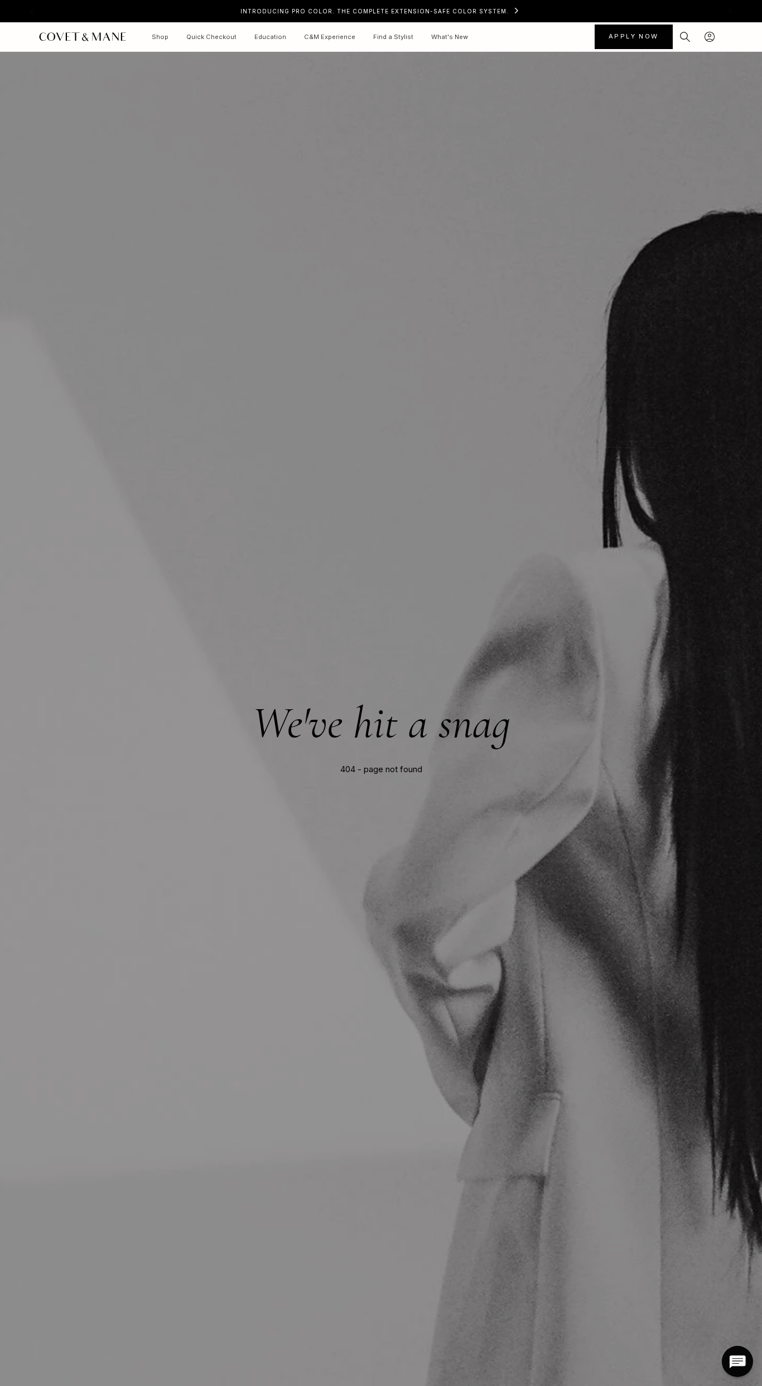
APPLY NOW (634, 36)
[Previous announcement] (32, 11)
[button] (685, 37)
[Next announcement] (730, 11)
